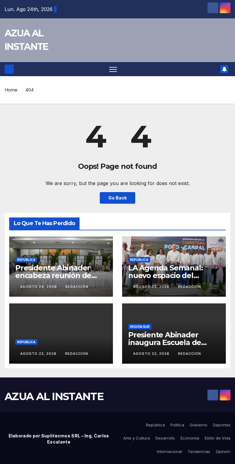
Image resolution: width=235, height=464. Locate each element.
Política (177, 424)
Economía (190, 438)
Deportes (221, 424)
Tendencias (199, 451)
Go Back (117, 197)
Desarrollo (165, 438)
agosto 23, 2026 (152, 286)
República (26, 260)
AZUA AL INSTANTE (54, 396)
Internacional (169, 451)
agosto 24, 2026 (39, 286)
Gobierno (198, 424)
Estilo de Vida (217, 438)
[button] (214, 69)
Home (11, 90)
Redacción (76, 286)
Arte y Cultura (136, 438)
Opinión (223, 451)
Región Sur (140, 327)
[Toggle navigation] (113, 69)
